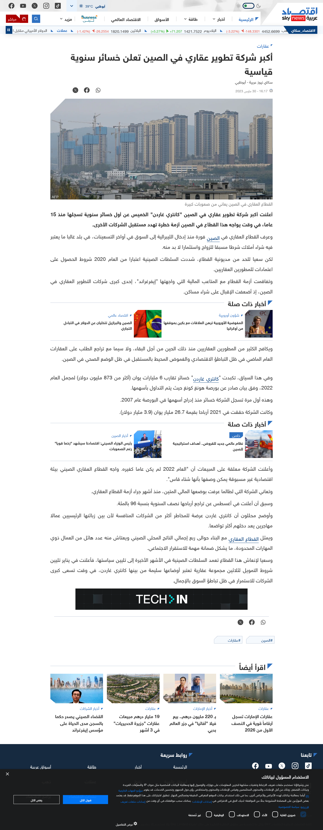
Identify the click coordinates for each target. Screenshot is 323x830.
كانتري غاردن (205, 377)
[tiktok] (308, 767)
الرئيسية (246, 19)
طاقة (91, 766)
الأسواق (162, 19)
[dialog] (161, 799)
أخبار (138, 766)
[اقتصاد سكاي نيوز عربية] (289, 14)
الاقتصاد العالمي (126, 19)
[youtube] (268, 766)
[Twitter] (34, 6)
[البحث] (36, 19)
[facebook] (255, 767)
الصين (213, 237)
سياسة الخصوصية (289, 806)
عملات (81, 30)
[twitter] (282, 767)
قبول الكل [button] (85, 799)
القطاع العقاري (244, 538)
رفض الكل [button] (36, 799)
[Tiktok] (58, 6)
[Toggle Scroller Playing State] (9, 30)
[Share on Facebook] (86, 91)
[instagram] (295, 767)
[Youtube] (23, 6)
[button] (87, 6)
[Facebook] (11, 6)
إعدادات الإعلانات (202, 801)
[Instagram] (46, 6)
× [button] (7, 774)
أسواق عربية (40, 766)
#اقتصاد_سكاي (303, 30)
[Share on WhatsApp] (98, 91)
